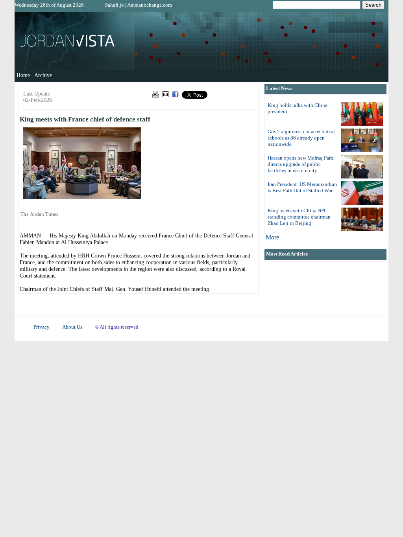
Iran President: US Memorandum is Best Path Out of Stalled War (302, 187)
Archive (43, 75)
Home (23, 75)
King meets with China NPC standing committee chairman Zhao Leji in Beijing (299, 217)
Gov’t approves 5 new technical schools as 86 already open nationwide (301, 138)
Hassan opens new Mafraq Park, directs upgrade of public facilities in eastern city (301, 164)
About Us (72, 327)
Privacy (41, 327)
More (272, 237)
